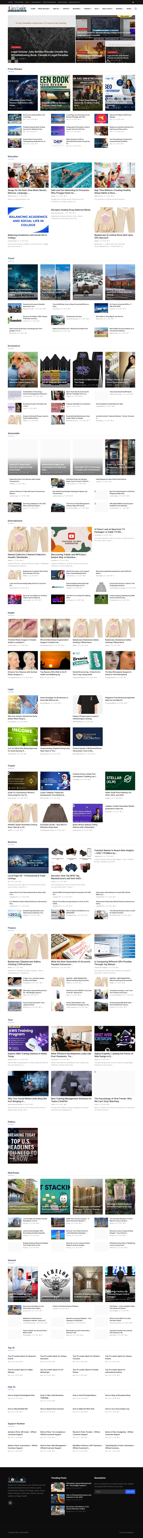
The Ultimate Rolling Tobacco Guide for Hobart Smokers (122, 912)
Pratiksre (112, 1007)
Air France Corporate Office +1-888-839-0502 (121, 305)
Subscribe (130, 1492)
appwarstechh (12, 1059)
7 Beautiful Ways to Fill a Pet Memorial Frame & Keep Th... (22, 381)
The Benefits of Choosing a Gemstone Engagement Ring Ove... (35, 393)
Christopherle (12, 722)
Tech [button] (96, 9)
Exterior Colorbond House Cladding (65, 1306)
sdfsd (24, 995)
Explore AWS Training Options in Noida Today (27, 1055)
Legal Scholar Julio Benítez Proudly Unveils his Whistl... (118, 57)
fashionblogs (27, 1335)
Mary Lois (69, 1335)
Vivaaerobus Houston (74, 316)
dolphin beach (114, 333)
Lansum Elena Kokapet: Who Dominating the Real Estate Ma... (34, 1232)
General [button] (119, 9)
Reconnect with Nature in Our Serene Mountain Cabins (33, 1307)
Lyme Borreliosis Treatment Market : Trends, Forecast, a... (115, 417)
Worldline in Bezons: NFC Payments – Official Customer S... (88, 1446)
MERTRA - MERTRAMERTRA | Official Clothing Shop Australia (77, 979)
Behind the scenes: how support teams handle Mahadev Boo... (77, 572)
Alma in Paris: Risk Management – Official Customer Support (53, 1446)
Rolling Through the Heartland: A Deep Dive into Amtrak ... (119, 292)
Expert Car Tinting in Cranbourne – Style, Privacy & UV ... (120, 467)
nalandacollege (12, 241)
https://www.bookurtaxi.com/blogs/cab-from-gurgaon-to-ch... (26, 330)
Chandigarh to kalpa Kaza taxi (87, 295)
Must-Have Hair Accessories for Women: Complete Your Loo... (77, 393)
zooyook (112, 309)
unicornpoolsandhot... (29, 1323)
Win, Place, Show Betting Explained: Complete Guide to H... (86, 102)
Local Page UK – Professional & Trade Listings (26, 877)
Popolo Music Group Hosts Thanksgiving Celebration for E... (34, 140)
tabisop (53, 196)
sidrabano (26, 915)
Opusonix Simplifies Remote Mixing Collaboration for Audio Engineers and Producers (104, 34)
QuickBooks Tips (71, 915)
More (129, 9)
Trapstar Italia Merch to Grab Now (78, 404)
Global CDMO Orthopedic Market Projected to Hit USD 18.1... (72, 893)
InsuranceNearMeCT (116, 995)
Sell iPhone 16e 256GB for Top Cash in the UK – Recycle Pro (79, 991)
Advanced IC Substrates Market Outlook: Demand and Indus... (115, 902)
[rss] (10, 1502)
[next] (72, 39)
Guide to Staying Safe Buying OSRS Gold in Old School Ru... (122, 597)
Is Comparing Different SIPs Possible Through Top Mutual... (113, 963)
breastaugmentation (46, 645)
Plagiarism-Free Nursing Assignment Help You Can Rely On (120, 699)
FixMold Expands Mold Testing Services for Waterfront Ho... (34, 128)
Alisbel (96, 1059)
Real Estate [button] (107, 9)
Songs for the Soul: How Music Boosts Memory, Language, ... (27, 191)
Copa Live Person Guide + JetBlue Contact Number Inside (21, 292)
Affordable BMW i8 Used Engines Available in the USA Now (121, 505)
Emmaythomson (114, 600)
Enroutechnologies (72, 508)
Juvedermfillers (12, 645)
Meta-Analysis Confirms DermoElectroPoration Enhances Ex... (78, 141)
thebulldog (76, 779)
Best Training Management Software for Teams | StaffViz (71, 1100)
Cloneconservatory (115, 1323)
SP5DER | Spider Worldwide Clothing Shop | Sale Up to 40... (22, 826)
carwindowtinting (112, 472)
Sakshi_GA (113, 1247)
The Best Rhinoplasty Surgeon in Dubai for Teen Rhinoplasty (118, 673)
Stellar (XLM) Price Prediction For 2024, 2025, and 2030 (118, 793)
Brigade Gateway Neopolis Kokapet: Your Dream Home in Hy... (35, 1244)
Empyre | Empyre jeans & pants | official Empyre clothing (86, 717)
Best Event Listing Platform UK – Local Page (34, 116)
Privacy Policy (19, 2)
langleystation (13, 1212)
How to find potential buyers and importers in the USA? (78, 1496)
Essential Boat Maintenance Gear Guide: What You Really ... (78, 417)
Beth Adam (113, 1335)
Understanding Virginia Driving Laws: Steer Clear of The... (55, 749)
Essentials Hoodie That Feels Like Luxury (35, 405)
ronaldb (98, 481)
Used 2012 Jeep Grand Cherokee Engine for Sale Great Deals (20, 467)
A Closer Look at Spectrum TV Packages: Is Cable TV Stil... (109, 530)
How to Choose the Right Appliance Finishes (20, 1295)
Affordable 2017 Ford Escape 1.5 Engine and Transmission (87, 468)
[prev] (11, 39)
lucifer (96, 1104)
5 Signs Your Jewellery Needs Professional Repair (33, 979)
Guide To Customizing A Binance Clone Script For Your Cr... (21, 793)
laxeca (25, 508)
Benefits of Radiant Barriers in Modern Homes (86, 1295)
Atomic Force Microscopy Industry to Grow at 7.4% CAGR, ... (71, 902)
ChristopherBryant (111, 703)
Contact (10, 2)
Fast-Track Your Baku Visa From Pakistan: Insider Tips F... (54, 292)
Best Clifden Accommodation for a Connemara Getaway (122, 330)
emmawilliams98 (112, 297)
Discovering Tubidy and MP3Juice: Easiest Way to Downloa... (68, 556)
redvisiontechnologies (101, 967)
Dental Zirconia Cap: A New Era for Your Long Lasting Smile (86, 673)
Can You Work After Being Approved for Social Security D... (22, 749)
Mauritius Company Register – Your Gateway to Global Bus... (78, 1319)
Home (33, 9)
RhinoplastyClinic (110, 677)
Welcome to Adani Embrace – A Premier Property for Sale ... (120, 1206)
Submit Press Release (49, 2)
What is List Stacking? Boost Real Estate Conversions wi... (55, 1207)
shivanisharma (13, 588)
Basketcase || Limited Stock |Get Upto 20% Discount (113, 236)
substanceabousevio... (57, 213)
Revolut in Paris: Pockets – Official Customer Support (86, 1433)
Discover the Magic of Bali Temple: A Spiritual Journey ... (35, 317)
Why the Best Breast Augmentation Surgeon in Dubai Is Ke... (54, 641)
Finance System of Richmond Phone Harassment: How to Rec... (87, 749)
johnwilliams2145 (78, 754)
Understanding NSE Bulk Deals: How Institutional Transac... (121, 1004)
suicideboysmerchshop (47, 830)
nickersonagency (71, 1007)
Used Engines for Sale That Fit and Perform (111, 479)
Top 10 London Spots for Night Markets (20, 1371)
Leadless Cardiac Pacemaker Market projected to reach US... (119, 807)
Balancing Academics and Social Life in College (27, 236)
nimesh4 (25, 321)
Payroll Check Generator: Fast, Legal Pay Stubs (34, 1004)
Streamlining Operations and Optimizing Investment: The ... (33, 912)
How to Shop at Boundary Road (117, 1395)
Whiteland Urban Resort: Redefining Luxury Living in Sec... (122, 1244)
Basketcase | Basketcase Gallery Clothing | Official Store (86, 641)
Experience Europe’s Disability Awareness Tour (34, 305)
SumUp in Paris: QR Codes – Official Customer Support (22, 1433)
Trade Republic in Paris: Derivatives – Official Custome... (120, 1446)
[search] (136, 9)
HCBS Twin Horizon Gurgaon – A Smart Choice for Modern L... (77, 1220)
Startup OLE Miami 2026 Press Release (120, 116)
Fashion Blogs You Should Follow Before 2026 (35, 1332)
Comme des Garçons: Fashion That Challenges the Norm (122, 584)
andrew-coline (70, 484)
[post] (41, 39)
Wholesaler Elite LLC (72, 420)
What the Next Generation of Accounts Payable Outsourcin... (70, 963)
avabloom (108, 798)
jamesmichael (12, 798)
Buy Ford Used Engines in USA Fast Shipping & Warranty (122, 492)
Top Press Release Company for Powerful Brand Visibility (121, 140)
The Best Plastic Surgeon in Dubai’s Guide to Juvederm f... (22, 641)
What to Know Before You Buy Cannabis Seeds (120, 1319)
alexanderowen (45, 754)
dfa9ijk (96, 241)
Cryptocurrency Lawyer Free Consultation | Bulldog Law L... (85, 775)
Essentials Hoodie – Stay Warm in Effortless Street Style (53, 826)
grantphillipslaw (45, 703)
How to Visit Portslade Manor (84, 1395)
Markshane (26, 1007)
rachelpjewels (27, 983)
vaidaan (68, 396)
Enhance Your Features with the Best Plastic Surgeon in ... (22, 673)
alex (12, 59)
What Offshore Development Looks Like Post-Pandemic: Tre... (71, 1055)
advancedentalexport (79, 677)
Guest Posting (62, 2)
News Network (36, 2)
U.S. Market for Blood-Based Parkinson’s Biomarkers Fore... (28, 902)
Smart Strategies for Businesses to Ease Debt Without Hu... (54, 699)
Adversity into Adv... (29, 309)
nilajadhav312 (98, 856)
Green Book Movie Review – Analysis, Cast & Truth (54, 104)
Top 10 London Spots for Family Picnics (85, 1371)
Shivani (68, 1223)
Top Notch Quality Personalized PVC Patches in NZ (121, 1332)
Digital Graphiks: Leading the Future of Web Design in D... (113, 1055)
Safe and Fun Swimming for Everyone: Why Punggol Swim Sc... (70, 191)
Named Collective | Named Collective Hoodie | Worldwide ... (27, 556)
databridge (99, 420)
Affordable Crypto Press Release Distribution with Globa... (20, 102)
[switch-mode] (133, 2)
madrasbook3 (70, 576)
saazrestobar (27, 600)
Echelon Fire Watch (50, 1297)
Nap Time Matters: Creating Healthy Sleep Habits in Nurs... (112, 191)
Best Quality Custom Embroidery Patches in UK (78, 1332)
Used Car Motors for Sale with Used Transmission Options (27, 492)
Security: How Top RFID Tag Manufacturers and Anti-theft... (67, 877)
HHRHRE (109, 385)
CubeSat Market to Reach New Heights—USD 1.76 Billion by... (114, 851)
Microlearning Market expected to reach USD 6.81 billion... (113, 572)
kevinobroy (56, 309)
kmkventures (55, 967)
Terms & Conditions (126, 1532)
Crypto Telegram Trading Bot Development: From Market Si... (53, 793)
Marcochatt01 (44, 798)
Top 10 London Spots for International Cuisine (115, 1371)
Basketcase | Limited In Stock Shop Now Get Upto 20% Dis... (35, 572)
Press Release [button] (43, 9)
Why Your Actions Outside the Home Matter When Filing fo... (22, 717)
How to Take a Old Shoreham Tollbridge (51, 1396)
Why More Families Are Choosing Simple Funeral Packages (118, 1294)
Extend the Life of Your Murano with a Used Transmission (24, 480)
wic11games (70, 600)
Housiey (76, 1212)
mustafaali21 (46, 297)
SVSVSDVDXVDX (77, 722)
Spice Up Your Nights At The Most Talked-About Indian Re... (35, 597)
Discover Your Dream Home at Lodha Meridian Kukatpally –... (77, 1232)
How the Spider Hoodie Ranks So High (109, 404)
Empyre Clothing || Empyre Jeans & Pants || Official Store (35, 417)
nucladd (55, 1308)
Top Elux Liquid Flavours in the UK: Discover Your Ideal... (55, 381)
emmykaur (54, 560)
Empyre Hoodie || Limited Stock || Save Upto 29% (118, 381)
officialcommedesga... (80, 385)
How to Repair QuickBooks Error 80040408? (77, 912)
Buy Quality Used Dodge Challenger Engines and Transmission (70, 492)
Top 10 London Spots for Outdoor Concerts (86, 1357)
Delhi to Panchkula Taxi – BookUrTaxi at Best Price (70, 328)
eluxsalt (44, 385)
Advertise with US (74, 2)
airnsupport (13, 297)
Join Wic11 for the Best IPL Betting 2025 (78, 597)
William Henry (12, 196)
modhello (69, 588)
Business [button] (76, 9)
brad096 (11, 484)
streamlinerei (46, 1212)
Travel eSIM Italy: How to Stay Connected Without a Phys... (71, 305)
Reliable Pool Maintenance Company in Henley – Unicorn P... (34, 1319)
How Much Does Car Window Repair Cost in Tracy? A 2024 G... (78, 480)
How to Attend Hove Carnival (52, 1409)
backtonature (27, 1311)
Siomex (68, 1500)
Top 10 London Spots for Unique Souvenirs (53, 1357)
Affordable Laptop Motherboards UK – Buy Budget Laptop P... (35, 991)
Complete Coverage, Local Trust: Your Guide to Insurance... (121, 991)
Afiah (42, 677)
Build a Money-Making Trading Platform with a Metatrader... (85, 826)
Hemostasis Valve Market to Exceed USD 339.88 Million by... (113, 893)
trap (24, 408)
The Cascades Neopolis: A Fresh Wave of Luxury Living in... (121, 1220)
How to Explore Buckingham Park (21, 1395)
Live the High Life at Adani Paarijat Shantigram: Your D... (35, 1220)
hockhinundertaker (113, 1299)
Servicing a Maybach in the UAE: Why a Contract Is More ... (34, 505)
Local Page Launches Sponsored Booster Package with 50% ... (78, 116)
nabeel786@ (99, 406)
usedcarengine (13, 472)
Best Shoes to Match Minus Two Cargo (86, 381)
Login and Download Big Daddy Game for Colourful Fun (27, 584)
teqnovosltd (54, 1059)
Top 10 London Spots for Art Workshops (51, 1371)
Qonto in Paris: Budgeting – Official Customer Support (119, 1433)
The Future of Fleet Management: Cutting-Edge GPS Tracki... (78, 505)
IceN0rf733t (45, 1299)
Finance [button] (87, 9)
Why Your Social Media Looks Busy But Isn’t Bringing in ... (27, 1100)
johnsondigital (114, 1311)
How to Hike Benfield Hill (18, 1409)
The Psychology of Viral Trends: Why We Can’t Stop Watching (113, 1100)
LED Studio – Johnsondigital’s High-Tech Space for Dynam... (122, 1307)
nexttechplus (13, 1161)
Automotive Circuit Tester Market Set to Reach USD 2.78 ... (27, 893)
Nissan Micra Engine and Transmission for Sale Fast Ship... (54, 467)
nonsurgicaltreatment (14, 677)
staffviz (53, 1104)
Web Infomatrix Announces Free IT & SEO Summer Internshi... (119, 102)
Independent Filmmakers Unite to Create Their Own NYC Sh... (78, 128)
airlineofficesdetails (72, 319)
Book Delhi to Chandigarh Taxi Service (109, 316)
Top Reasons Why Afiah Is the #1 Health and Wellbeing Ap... (53, 673)
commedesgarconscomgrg (117, 588)
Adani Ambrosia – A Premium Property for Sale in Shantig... (87, 1207)
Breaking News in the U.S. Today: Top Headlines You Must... (21, 1155)
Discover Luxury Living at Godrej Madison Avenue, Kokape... (78, 1244)
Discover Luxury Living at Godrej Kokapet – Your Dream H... (121, 1232)
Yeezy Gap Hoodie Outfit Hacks (121, 392)
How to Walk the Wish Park (83, 1409)
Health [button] (56, 9)
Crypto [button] (66, 9)
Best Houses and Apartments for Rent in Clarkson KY (22, 1207)
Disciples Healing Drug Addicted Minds (71, 210)
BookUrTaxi (77, 297)
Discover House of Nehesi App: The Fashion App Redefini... (89, 57)
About (27, 2)
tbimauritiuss (70, 1323)
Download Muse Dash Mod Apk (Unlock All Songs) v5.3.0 (77, 584)
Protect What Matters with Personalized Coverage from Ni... (78, 1004)
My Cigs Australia (115, 915)
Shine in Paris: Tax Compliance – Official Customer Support (53, 1433)
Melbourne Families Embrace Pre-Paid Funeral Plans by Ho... (122, 128)
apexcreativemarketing (15, 1104)
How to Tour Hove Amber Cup (117, 1409)
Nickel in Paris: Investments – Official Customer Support (22, 1446)
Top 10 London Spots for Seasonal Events (22, 1357)
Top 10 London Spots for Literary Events (118, 1357)
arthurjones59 (27, 396)
